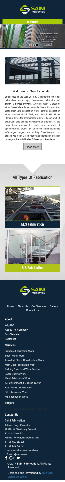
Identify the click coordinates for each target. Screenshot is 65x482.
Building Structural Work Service (22, 369)
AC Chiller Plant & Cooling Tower (23, 382)
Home (10, 306)
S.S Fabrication (33, 268)
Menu (33, 21)
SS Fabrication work (16, 392)
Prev (4, 36)
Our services (39, 306)
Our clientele (12, 334)
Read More (32, 147)
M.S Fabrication (32, 224)
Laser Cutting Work (15, 373)
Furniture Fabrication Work (19, 351)
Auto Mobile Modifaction (18, 387)
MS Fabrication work (16, 396)
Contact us (32, 310)
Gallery (54, 306)
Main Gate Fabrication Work (20, 364)
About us (23, 306)
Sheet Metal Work (14, 355)
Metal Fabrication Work (17, 378)
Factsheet (10, 338)
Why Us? (9, 325)
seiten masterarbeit (26, 118)
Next (60, 36)
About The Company (16, 329)
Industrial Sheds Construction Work (24, 360)
